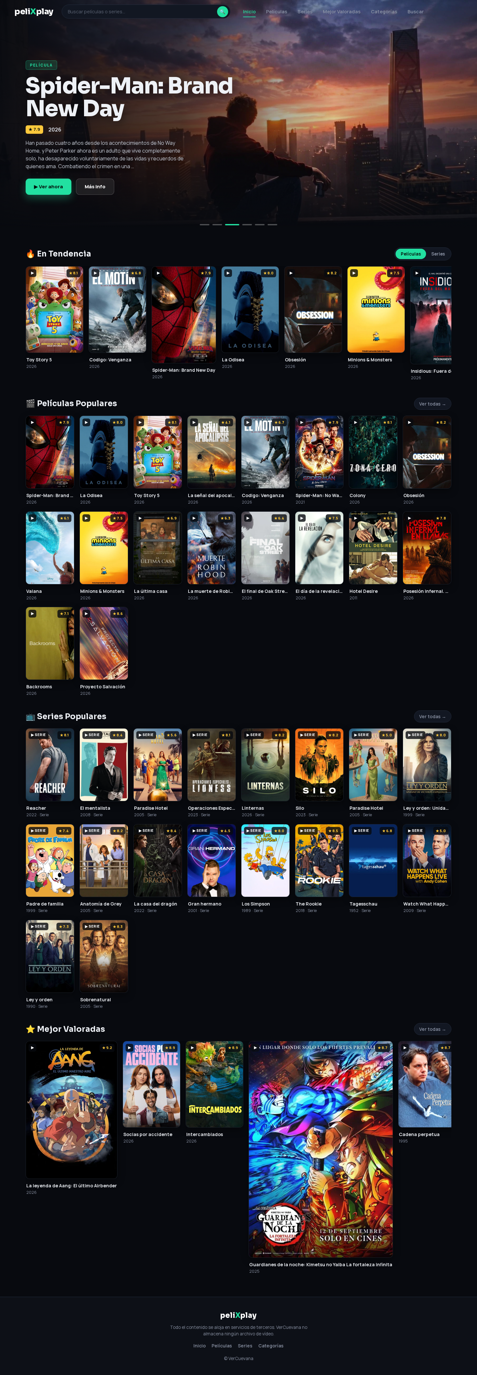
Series (305, 11)
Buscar (416, 11)
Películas (276, 11)
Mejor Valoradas (342, 11)
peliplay (33, 11)
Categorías (384, 11)
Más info (95, 186)
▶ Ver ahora (48, 186)
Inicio (249, 11)
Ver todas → (432, 404)
